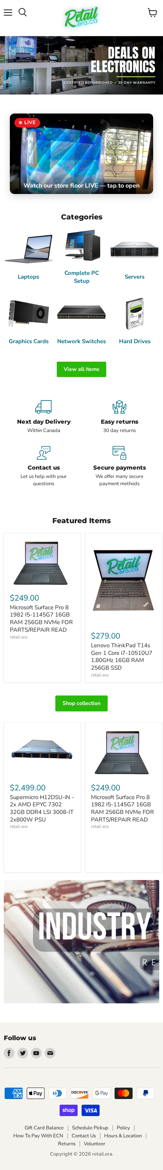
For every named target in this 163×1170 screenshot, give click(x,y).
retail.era (18, 637)
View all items (81, 369)
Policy (123, 1127)
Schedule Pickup (90, 1127)
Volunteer (94, 1143)
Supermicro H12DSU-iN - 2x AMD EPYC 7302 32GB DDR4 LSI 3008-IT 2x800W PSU (42, 808)
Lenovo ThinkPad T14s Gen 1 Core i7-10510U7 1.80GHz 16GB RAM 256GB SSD (121, 657)
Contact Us (84, 1135)
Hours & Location (123, 1135)
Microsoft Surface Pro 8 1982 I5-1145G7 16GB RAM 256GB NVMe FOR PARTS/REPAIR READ (41, 619)
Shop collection (81, 703)
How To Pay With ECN (38, 1135)
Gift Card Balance (44, 1127)
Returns (66, 1143)
